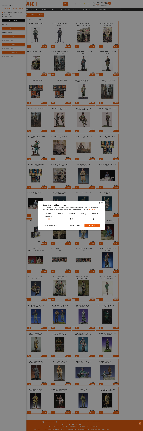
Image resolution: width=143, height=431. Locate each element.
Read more (91, 209)
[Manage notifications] (140, 423)
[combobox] (99, 203)
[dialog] (71, 215)
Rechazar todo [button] (75, 225)
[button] (50, 225)
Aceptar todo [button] (92, 225)
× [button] (102, 203)
